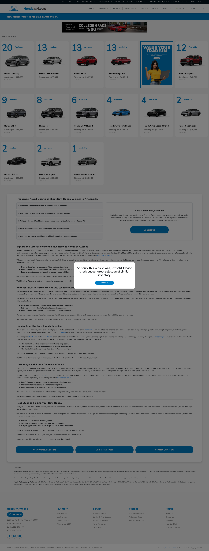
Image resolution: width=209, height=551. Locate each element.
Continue (104, 282)
